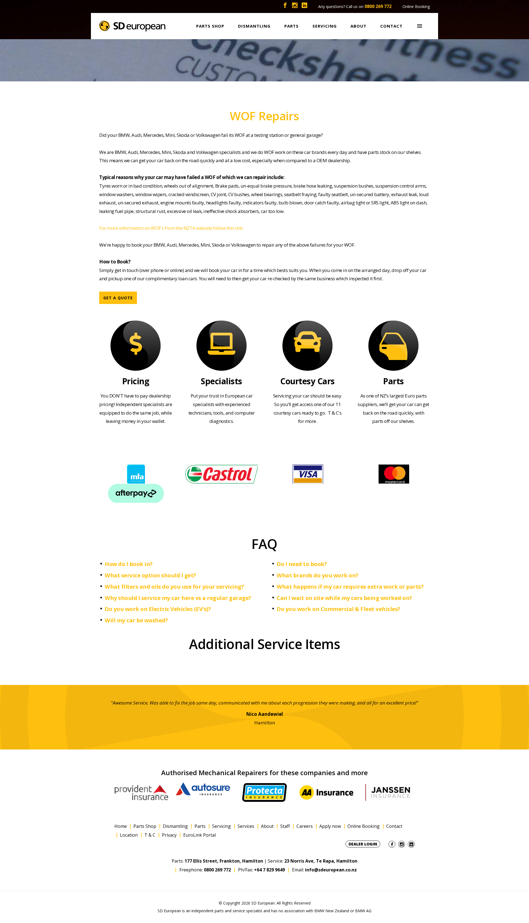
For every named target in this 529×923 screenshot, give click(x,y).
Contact (394, 826)
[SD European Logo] (132, 26)
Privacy (169, 835)
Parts (200, 826)
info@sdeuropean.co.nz (331, 870)
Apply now (330, 826)
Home (120, 826)
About (267, 826)
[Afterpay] (135, 493)
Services (245, 826)
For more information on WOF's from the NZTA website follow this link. (171, 228)
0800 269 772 (378, 6)
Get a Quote (118, 297)
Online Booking (416, 6)
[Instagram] (295, 6)
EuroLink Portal (199, 835)
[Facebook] (285, 6)
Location (129, 835)
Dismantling (175, 826)
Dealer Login (363, 844)
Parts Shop (144, 826)
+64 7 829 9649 (269, 870)
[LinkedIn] (304, 6)
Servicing (221, 826)
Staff (285, 826)
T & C (149, 835)
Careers (304, 826)
